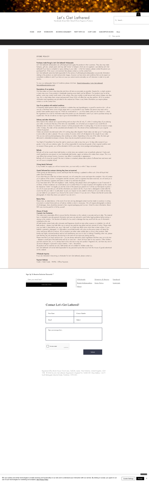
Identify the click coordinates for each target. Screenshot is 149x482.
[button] (39, 32)
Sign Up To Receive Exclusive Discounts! (39, 274)
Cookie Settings (128, 479)
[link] (138, 13)
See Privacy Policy (42, 479)
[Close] (146, 478)
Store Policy (99, 283)
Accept (140, 479)
